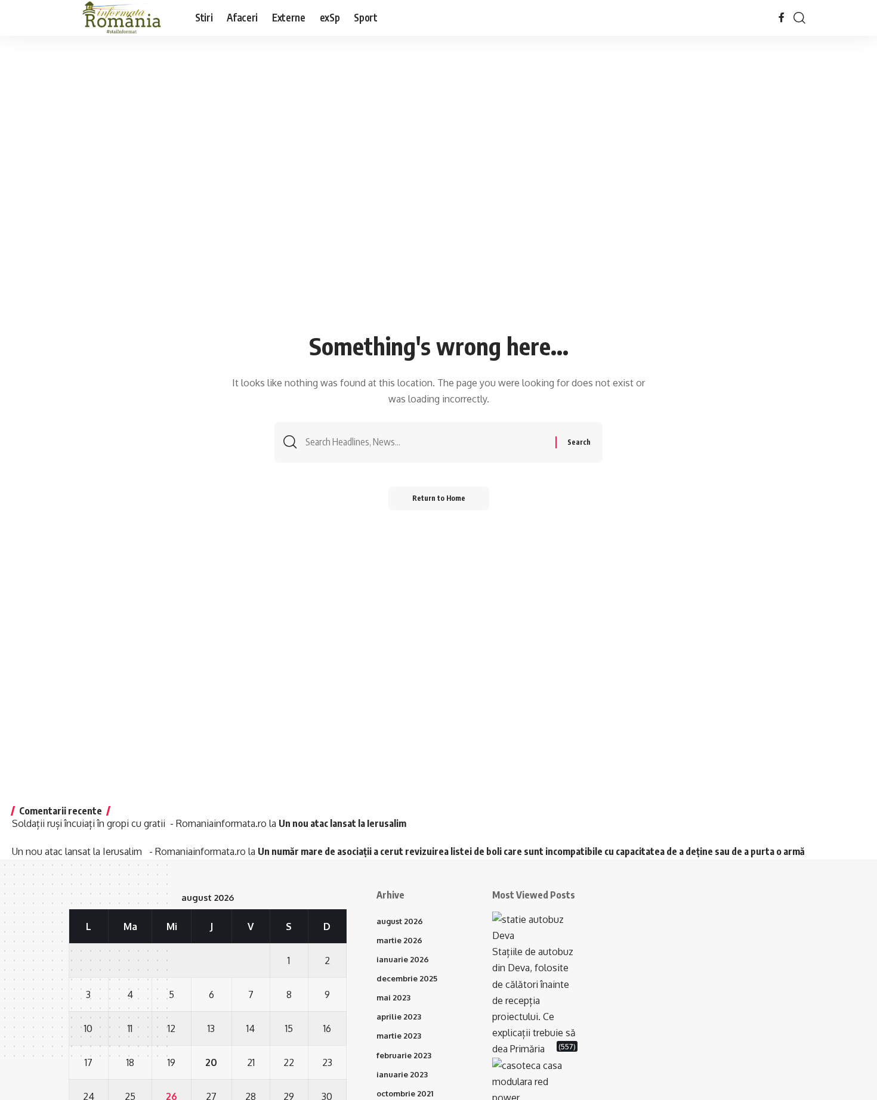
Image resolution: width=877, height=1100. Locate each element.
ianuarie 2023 (402, 1074)
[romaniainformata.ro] (122, 18)
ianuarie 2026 (402, 959)
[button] (799, 18)
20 (211, 1062)
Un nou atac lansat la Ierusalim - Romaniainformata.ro (129, 851)
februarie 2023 (403, 1055)
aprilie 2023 (398, 1016)
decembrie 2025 (406, 978)
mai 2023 (393, 997)
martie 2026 (399, 940)
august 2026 (399, 921)
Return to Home (438, 498)
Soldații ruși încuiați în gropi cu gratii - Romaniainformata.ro (139, 823)
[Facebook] (782, 18)
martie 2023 (398, 1035)
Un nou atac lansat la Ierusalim (344, 823)
